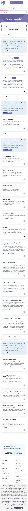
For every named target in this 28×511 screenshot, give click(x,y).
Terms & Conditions (6, 502)
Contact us (4, 466)
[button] (24, 71)
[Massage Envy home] (3, 2)
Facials (5, 133)
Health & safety (5, 476)
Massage (5, 35)
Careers (3, 463)
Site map (4, 481)
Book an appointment (16, 2)
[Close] (24, 41)
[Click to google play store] (18, 453)
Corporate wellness (6, 471)
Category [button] (5, 26)
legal (16, 460)
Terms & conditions (19, 463)
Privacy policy (18, 466)
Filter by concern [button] (14, 29)
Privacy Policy (18, 505)
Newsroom (4, 468)
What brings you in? (14, 19)
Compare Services (7, 50)
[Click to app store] (9, 453)
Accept (16, 508)
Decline (20, 508)
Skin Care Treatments (11, 337)
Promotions (4, 478)
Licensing (17, 468)
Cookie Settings (18, 483)
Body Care (6, 96)
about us (5, 460)
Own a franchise (5, 473)
